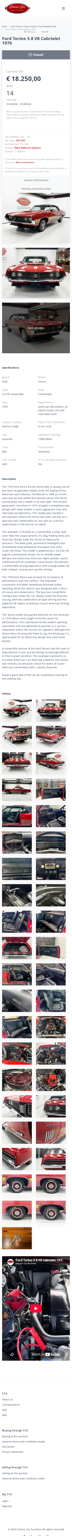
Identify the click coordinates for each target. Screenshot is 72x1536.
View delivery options (27, 147)
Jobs (4, 1415)
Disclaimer (8, 1446)
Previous (30, 31)
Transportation (11, 1404)
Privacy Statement (12, 1451)
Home (4, 26)
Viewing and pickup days (36, 188)
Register (7, 1506)
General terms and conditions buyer (23, 1441)
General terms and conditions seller (23, 1478)
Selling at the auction (14, 1473)
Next (44, 31)
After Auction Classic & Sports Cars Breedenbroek (33, 26)
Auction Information (36, 180)
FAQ (4, 1410)
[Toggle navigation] (63, 8)
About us (7, 1399)
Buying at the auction (15, 1436)
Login (5, 1501)
